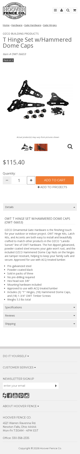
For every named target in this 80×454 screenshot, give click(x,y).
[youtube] (15, 395)
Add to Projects (53, 187)
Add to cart (54, 180)
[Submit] (56, 386)
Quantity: (9, 173)
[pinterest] (20, 395)
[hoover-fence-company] (4, 395)
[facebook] (9, 395)
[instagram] (26, 395)
